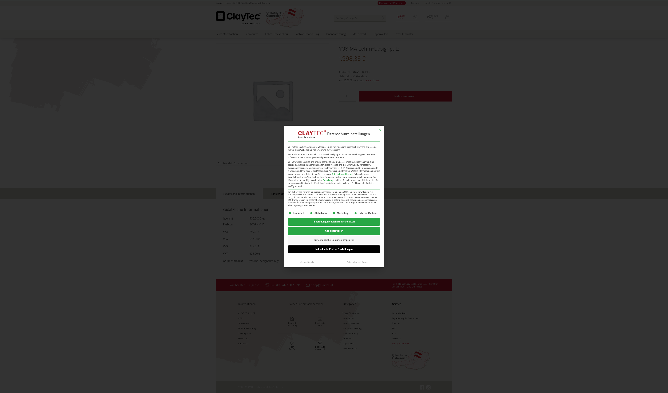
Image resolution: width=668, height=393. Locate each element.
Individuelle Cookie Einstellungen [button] (334, 249)
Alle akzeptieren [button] (334, 230)
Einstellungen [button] (329, 180)
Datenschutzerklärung (342, 174)
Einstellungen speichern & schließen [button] (334, 221)
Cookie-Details (307, 262)
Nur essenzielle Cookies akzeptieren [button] (334, 240)
